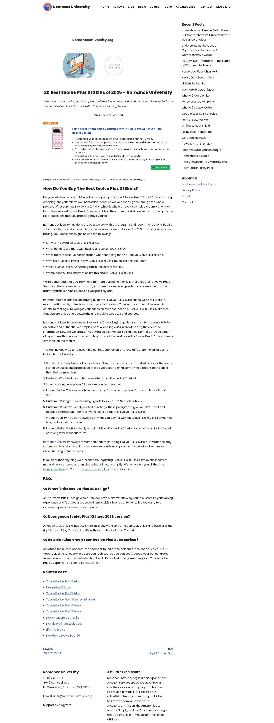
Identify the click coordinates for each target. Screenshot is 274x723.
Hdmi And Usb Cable (195, 156)
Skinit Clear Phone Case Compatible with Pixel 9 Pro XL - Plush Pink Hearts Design (117, 131)
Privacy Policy (191, 190)
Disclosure (223, 7)
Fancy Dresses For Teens (198, 102)
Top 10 (167, 7)
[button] (196, 6)
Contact (206, 7)
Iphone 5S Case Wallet (197, 108)
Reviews (118, 7)
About (186, 196)
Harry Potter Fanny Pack (197, 168)
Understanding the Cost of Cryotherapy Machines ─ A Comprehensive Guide (200, 50)
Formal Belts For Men (195, 120)
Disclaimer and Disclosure (199, 184)
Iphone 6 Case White (196, 96)
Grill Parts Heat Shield (196, 126)
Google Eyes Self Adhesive (199, 114)
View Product (161, 167)
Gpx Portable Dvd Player (198, 90)
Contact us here (54, 469)
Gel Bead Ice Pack (194, 138)
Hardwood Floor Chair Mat (199, 71)
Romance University (56, 442)
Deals (142, 7)
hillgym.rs (65, 705)
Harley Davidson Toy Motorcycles (204, 162)
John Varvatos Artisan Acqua (201, 150)
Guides (154, 7)
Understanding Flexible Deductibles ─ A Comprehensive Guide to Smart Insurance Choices (206, 35)
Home (105, 7)
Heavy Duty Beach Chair (198, 77)
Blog (131, 7)
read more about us (95, 469)
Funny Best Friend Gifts (197, 132)
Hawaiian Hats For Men (197, 144)
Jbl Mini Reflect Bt (193, 83)
